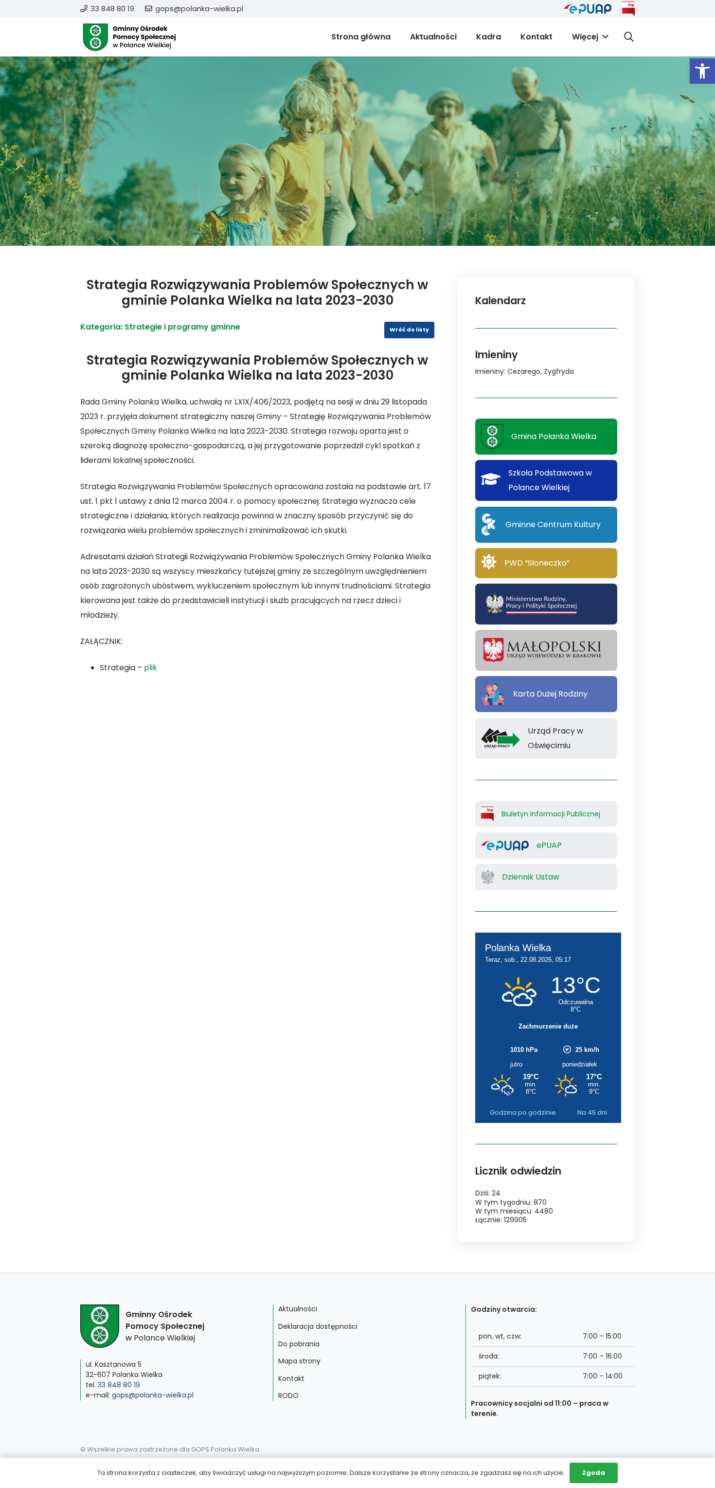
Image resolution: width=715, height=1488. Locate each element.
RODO (288, 1395)
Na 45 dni (592, 1112)
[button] (702, 71)
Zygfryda (559, 371)
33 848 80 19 (119, 1385)
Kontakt (291, 1378)
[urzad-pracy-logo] (500, 738)
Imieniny (489, 371)
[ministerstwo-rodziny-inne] (531, 604)
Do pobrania (299, 1344)
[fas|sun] (489, 563)
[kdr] (493, 694)
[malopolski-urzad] (546, 650)
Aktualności (297, 1309)
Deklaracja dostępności (318, 1326)
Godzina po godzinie (523, 1112)
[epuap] (587, 8)
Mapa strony (299, 1361)
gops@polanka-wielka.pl (153, 1395)
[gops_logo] (129, 37)
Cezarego (523, 371)
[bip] (628, 8)
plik (150, 667)
